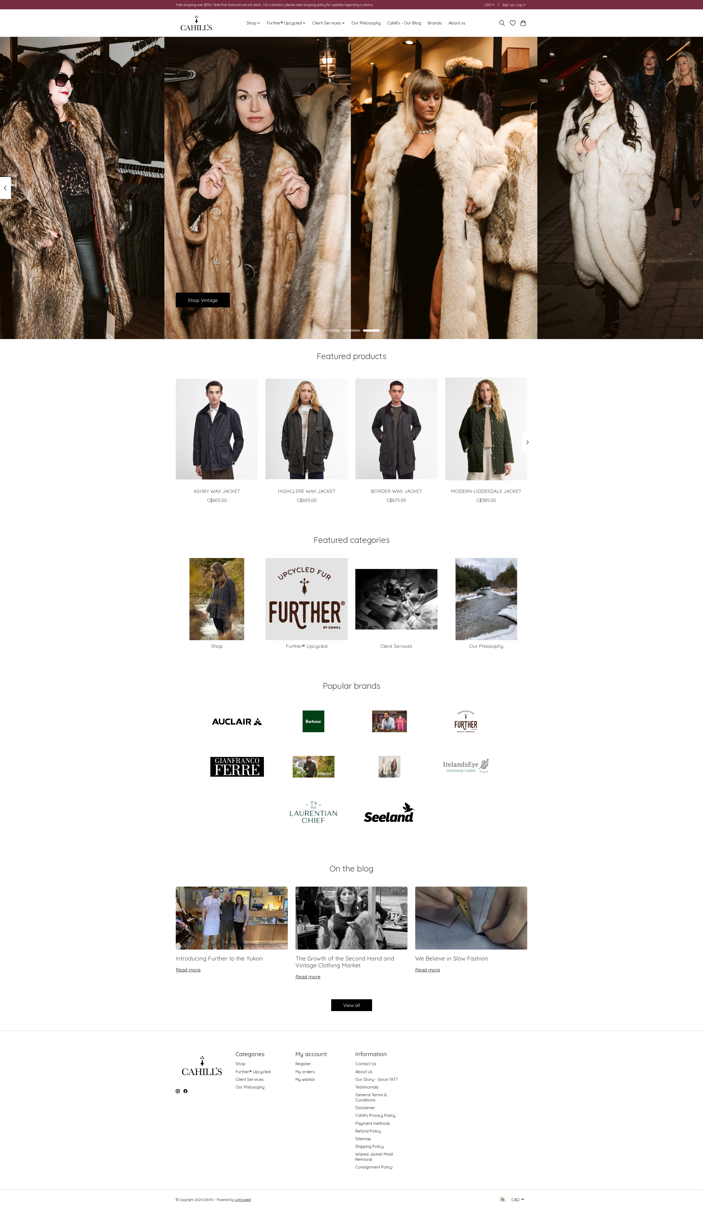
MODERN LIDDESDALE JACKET (486, 491)
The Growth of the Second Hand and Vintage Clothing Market (344, 962)
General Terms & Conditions (371, 1097)
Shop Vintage (203, 300)
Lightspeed (243, 1200)
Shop (217, 646)
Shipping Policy (369, 1146)
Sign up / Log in (514, 5)
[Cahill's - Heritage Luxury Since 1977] (196, 23)
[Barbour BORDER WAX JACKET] (396, 429)
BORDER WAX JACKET (396, 491)
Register (303, 1063)
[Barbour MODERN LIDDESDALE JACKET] (486, 429)
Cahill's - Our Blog (404, 23)
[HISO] (389, 767)
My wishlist (305, 1079)
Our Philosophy (366, 23)
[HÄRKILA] (313, 767)
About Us (363, 1071)
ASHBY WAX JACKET (217, 491)
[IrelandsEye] (465, 767)
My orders (305, 1071)
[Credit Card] (502, 1199)
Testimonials (366, 1087)
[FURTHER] (465, 722)
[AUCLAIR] (237, 722)
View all (351, 1005)
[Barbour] (313, 722)
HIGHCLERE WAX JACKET (307, 491)
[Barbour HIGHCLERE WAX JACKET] (307, 429)
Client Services (396, 646)
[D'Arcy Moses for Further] (389, 722)
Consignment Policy (373, 1167)
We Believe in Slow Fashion (451, 958)
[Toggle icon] (502, 23)
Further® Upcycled (306, 646)
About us (456, 23)
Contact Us (365, 1063)
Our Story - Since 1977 (376, 1079)
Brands (435, 23)
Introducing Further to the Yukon (219, 958)
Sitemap (363, 1138)
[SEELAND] (389, 813)
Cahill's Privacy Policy (375, 1115)
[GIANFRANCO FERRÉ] (237, 767)
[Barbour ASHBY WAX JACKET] (217, 429)
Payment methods (372, 1123)
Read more (188, 970)
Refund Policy (368, 1131)
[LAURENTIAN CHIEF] (313, 813)
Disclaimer (365, 1107)
